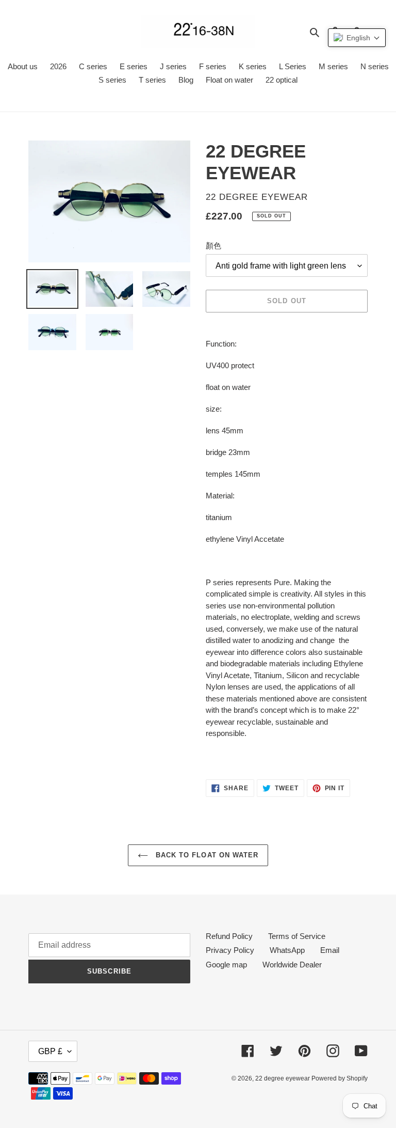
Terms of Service (296, 936)
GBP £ (50, 1051)
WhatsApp (287, 950)
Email (329, 950)
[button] (356, 37)
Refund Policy (229, 936)
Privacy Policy (230, 950)
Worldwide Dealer (292, 964)
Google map (226, 964)
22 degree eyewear (283, 1078)
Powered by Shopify (339, 1078)
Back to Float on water (205, 855)
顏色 (213, 245)
